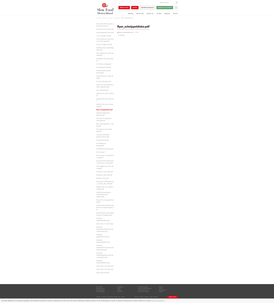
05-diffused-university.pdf (104, 149)
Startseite (98, 18)
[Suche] (177, 2)
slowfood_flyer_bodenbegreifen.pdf (105, 49)
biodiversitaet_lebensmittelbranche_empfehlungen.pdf (105, 207)
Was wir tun (150, 13)
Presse (118, 288)
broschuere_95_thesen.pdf (105, 29)
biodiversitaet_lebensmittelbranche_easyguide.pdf (105, 214)
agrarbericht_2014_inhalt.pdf (105, 94)
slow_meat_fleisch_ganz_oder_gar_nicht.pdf (105, 25)
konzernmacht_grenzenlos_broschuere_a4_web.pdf (105, 162)
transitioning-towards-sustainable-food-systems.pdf (103, 195)
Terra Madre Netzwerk (143, 287)
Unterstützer (120, 291)
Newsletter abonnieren (147, 7)
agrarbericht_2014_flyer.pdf (105, 100)
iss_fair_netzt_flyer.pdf (103, 81)
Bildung (160, 287)
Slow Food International (143, 291)
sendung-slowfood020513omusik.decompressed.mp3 (104, 255)
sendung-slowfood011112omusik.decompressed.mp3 (105, 248)
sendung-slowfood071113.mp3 (103, 236)
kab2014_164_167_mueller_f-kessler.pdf (105, 188)
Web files (104, 18)
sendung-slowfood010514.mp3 (103, 241)
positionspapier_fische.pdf (105, 32)
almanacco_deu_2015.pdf (104, 172)
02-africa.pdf (100, 152)
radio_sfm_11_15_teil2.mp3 (104, 266)
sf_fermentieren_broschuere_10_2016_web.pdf (105, 40)
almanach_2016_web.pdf (104, 175)
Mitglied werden (124, 7)
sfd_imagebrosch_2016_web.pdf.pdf (105, 54)
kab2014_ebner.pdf (102, 178)
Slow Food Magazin (100, 291)
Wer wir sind (140, 13)
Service (160, 288)
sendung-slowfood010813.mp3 (103, 219)
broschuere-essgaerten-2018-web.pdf (104, 119)
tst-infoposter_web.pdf (103, 67)
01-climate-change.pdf (103, 64)
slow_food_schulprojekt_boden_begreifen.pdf (105, 86)
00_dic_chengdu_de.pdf (104, 44)
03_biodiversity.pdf (102, 140)
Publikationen (120, 287)
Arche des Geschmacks (143, 290)
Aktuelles (130, 13)
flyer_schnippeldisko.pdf (125, 32)
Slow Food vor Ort (100, 288)
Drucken (122, 35)
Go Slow (159, 13)
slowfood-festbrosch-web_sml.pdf (103, 114)
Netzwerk (167, 13)
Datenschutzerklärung (158, 301)
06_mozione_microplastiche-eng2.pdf (105, 156)
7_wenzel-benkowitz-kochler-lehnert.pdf (103, 136)
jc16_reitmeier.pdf (102, 90)
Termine (175, 13)
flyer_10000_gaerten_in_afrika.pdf (105, 125)
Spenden (134, 7)
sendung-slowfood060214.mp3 (103, 262)
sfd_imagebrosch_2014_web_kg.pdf (105, 167)
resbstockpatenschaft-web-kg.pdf (103, 72)
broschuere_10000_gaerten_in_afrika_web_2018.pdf (105, 183)
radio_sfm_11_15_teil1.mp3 (104, 224)
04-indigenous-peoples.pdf (101, 144)
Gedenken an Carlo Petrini (165, 7)
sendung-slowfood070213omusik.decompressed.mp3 (104, 229)
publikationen (117, 18)
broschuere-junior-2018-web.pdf (104, 130)
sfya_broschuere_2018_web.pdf (104, 77)
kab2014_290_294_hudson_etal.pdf (105, 105)
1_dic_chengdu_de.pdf (103, 36)
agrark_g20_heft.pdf (102, 272)
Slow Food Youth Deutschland (144, 288)
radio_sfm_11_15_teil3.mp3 (104, 269)
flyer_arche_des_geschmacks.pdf (105, 201)
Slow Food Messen (100, 290)
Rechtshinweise (162, 290)
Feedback (161, 291)
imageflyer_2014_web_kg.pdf (104, 60)
